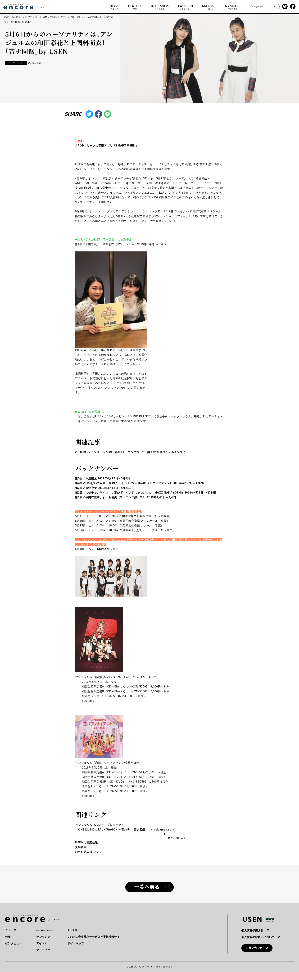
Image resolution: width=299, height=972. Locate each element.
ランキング (43, 936)
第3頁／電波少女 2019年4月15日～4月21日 (103, 487)
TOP (6, 17)
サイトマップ (75, 943)
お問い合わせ (254, 947)
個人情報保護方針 (252, 930)
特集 (8, 936)
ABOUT (72, 930)
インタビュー (13, 943)
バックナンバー (31, 17)
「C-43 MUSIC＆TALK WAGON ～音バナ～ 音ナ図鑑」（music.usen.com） (126, 829)
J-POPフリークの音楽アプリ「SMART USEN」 (106, 145)
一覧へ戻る (146, 887)
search (276, 6)
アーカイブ (43, 950)
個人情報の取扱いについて (258, 937)
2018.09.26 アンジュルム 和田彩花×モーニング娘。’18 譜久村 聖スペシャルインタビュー (133, 452)
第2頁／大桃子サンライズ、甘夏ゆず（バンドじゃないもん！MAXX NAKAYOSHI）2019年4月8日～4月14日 (146, 492)
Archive (16, 17)
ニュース (10, 930)
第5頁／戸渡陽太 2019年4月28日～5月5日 (102, 478)
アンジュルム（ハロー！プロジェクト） (101, 824)
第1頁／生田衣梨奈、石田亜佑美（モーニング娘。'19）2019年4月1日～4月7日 (126, 497)
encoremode (44, 930)
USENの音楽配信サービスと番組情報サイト (95, 936)
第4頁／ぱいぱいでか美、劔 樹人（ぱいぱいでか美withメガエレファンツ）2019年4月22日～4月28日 (141, 483)
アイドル (41, 943)
